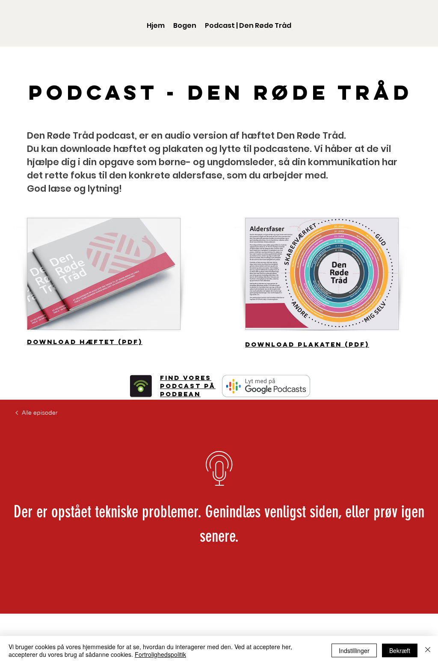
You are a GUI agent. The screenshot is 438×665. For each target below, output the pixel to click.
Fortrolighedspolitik (160, 654)
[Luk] (428, 650)
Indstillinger (354, 650)
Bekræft (399, 650)
